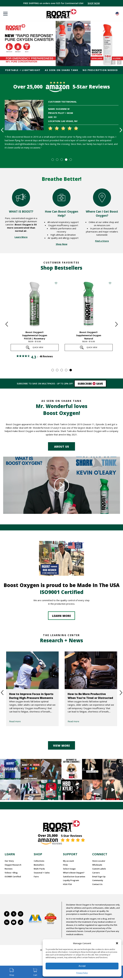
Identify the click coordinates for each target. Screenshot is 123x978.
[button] (117, 943)
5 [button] (70, 159)
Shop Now (61, 244)
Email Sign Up (98, 876)
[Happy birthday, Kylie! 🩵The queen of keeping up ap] (72, 790)
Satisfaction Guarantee (74, 876)
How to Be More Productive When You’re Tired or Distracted (90, 695)
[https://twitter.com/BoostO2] (13, 914)
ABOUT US (61, 446)
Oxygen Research (13, 864)
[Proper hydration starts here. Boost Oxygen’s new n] (92, 790)
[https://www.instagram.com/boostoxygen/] (20, 914)
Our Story (9, 861)
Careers (96, 872)
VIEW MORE (61, 745)
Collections (39, 861)
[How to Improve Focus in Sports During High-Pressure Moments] (32, 670)
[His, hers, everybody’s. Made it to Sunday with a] (112, 769)
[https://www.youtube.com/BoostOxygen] (13, 922)
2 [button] (57, 159)
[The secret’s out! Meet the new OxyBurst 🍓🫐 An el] (72, 769)
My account (68, 861)
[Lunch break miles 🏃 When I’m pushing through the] (10, 790)
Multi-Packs (39, 868)
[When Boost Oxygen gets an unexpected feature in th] (92, 769)
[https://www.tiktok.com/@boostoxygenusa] (20, 922)
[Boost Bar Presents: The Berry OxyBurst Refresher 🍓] (31, 790)
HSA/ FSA (67, 884)
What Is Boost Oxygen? (73, 872)
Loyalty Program (71, 880)
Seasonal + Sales (42, 872)
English (117, 13)
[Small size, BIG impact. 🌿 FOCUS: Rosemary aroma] (51, 769)
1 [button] (52, 159)
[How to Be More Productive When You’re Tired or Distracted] (91, 670)
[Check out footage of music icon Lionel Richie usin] (112, 790)
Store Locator (98, 861)
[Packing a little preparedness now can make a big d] (51, 790)
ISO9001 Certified (13, 876)
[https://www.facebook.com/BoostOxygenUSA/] (6, 914)
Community (97, 880)
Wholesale (97, 864)
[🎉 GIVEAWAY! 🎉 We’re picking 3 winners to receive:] (10, 769)
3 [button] (61, 159)
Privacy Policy (82, 973)
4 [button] (66, 159)
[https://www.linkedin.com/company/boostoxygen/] (6, 922)
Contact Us (97, 884)
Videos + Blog (11, 872)
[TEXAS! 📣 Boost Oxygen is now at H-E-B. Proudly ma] (31, 769)
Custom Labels (99, 868)
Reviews (8, 868)
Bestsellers (39, 864)
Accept (82, 966)
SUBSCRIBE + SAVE (92, 3)
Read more (15, 721)
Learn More (21, 236)
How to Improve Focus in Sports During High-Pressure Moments (31, 695)
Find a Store (102, 240)
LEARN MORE (61, 616)
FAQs (65, 864)
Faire (36, 876)
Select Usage (69, 868)
